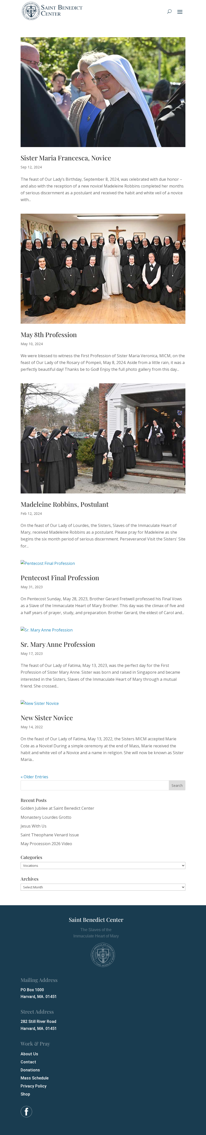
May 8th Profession (49, 334)
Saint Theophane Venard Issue (50, 835)
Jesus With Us (33, 826)
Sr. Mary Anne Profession (58, 644)
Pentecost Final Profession (60, 577)
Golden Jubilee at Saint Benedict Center (57, 808)
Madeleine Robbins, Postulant (65, 504)
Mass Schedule (34, 1078)
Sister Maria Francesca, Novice (66, 157)
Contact (28, 1062)
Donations (30, 1070)
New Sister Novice (47, 717)
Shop (25, 1094)
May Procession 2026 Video (46, 843)
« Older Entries (34, 777)
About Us (29, 1054)
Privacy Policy (33, 1086)
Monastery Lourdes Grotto (46, 817)
